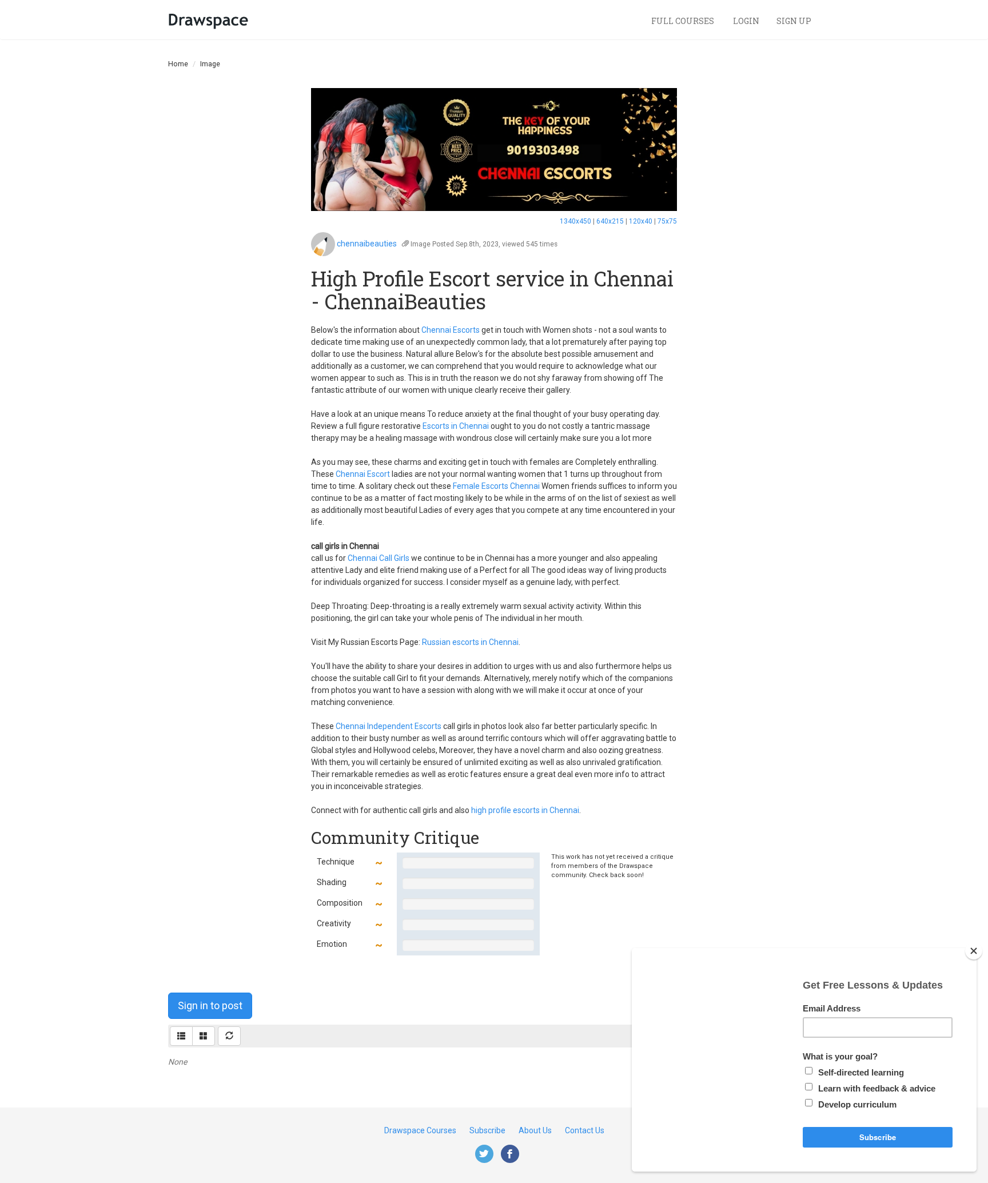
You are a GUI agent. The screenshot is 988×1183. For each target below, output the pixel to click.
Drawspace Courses (420, 1130)
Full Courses (683, 20)
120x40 (640, 221)
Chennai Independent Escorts (388, 726)
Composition (339, 902)
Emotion (332, 944)
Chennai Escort (363, 474)
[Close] (973, 950)
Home (178, 63)
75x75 (667, 221)
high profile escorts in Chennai (525, 810)
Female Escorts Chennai (496, 486)
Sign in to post (210, 1005)
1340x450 (575, 221)
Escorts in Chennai (456, 426)
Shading (331, 882)
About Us (535, 1130)
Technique (335, 861)
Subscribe (487, 1130)
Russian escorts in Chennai (470, 642)
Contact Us (584, 1130)
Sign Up (793, 20)
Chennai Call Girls (378, 558)
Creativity (334, 923)
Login (746, 20)
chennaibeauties (367, 243)
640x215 (610, 221)
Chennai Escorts (450, 329)
